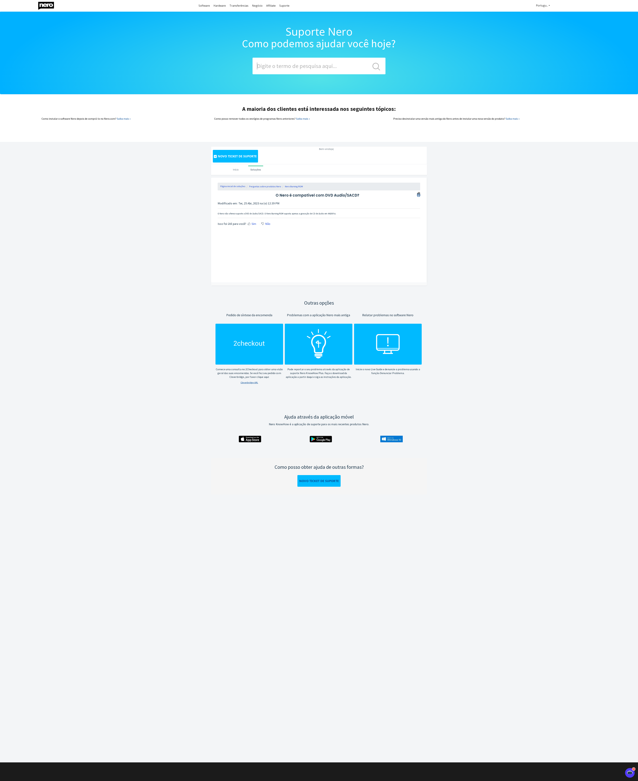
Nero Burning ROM (294, 186)
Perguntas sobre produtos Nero (265, 186)
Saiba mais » (124, 118)
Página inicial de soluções (232, 186)
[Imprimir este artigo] (418, 194)
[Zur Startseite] (48, 5)
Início (236, 169)
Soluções (255, 169)
